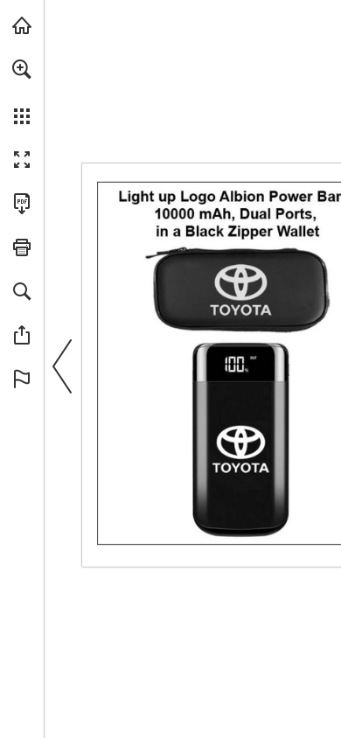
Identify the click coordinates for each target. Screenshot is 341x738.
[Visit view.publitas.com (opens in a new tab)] (22, 25)
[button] (22, 69)
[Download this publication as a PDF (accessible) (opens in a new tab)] (22, 204)
